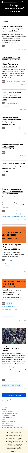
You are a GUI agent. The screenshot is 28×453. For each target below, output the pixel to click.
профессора (10, 128)
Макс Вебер (5, 106)
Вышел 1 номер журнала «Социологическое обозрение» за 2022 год (11, 292)
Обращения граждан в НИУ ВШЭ (9, 421)
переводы (12, 266)
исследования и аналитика (8, 130)
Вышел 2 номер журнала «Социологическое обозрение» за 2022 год (11, 246)
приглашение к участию (19, 81)
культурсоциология (6, 309)
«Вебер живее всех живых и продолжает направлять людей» (12, 348)
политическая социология (8, 312)
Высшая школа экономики (10, 1)
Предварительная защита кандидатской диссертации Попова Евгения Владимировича (12, 145)
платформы (5, 213)
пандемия (15, 309)
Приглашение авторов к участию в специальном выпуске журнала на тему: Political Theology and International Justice (12, 61)
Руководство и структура (7, 411)
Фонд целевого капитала (7, 423)
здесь (10, 440)
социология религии (20, 268)
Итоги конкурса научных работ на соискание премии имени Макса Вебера (12, 191)
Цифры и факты (5, 409)
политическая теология (7, 268)
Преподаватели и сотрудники (8, 415)
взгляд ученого (5, 385)
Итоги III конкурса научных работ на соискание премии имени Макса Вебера (12, 28)
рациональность (6, 216)
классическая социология (13, 103)
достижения (9, 380)
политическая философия (8, 315)
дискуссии (16, 128)
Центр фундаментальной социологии (14, 8)
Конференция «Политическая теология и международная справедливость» (13, 165)
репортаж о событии (16, 385)
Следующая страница (13, 395)
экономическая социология (18, 216)
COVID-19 (18, 263)
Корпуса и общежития (7, 417)
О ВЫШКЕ (4, 407)
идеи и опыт (17, 380)
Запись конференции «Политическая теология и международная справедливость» (12, 120)
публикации (9, 81)
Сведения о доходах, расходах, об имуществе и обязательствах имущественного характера (12, 428)
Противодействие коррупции (8, 425)
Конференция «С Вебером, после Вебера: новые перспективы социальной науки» (12, 95)
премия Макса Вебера (14, 213)
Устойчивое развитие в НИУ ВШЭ (9, 413)
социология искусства (7, 317)
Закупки (3, 419)
